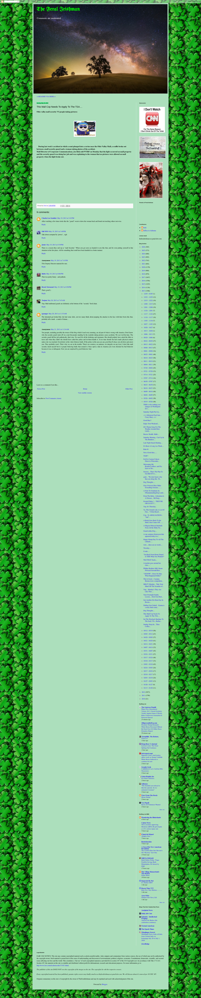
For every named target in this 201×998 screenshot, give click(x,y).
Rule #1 (146, 449)
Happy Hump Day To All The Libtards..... (153, 540)
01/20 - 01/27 (148, 684)
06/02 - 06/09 (148, 395)
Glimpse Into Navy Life (149, 897)
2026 (144, 247)
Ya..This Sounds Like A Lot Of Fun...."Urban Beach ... (153, 511)
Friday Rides (145, 875)
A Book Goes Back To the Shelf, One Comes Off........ (153, 521)
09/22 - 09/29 (148, 341)
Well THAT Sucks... (150, 560)
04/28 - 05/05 (148, 637)
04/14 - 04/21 (148, 644)
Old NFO (45, 231)
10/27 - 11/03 (148, 324)
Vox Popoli (145, 803)
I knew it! (144, 738)
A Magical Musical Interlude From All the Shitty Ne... (152, 526)
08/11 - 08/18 (148, 361)
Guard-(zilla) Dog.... (150, 531)
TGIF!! (145, 456)
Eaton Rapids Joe (147, 776)
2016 (144, 280)
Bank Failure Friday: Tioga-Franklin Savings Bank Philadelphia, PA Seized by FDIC (150, 863)
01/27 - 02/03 (148, 681)
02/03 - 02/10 (148, 678)
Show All (162, 809)
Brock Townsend (48, 287)
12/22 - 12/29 (148, 297)
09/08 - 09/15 (148, 347)
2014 (144, 287)
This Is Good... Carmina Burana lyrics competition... (153, 580)
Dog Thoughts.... (149, 610)
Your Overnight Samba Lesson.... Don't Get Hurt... (153, 596)
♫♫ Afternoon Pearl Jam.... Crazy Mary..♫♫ (152, 416)
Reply (44, 224)
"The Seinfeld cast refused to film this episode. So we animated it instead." (150, 788)
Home (85, 389)
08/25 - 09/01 (148, 354)
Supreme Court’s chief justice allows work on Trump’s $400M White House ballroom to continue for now (151, 758)
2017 (144, 277)
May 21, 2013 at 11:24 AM (60, 329)
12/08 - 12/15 (148, 304)
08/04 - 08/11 (148, 364)
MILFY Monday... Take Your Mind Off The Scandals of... (153, 585)
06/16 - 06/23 (148, 388)
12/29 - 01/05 (148, 294)
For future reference (147, 778)
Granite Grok (146, 767)
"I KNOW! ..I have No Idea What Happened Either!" (152, 575)
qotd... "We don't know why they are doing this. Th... (152, 478)
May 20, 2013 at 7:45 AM (56, 300)
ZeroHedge (145, 944)
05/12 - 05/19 (148, 630)
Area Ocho (145, 895)
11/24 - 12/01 (148, 310)
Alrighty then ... (146, 836)
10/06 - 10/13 (148, 334)
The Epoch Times (147, 929)
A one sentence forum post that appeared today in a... (153, 535)
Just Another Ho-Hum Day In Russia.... (153, 601)
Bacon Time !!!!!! (147, 888)
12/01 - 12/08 (148, 307)
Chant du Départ (147, 834)
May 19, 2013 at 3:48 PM (57, 231)
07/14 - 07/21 (148, 374)
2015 (144, 284)
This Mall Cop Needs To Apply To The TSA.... (151, 615)
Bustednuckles (146, 841)
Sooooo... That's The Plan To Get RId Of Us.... (153, 473)
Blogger (104, 984)
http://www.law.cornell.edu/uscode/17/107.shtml (53, 965)
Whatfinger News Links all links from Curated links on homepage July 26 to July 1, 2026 (151, 937)
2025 (144, 250)
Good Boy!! (147, 420)
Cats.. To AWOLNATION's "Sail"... (152, 516)
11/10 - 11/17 (148, 317)
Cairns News (146, 823)
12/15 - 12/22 (148, 300)
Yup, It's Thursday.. (149, 506)
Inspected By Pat (147, 881)
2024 (144, 254)
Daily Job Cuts (146, 913)
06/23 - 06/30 (148, 385)
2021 (144, 264)
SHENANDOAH (147, 858)
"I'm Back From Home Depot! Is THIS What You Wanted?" (153, 555)
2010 (144, 699)
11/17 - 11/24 (148, 314)
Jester (44, 244)
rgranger (45, 313)
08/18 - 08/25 (148, 358)
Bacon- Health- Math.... (151, 434)
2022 (144, 260)
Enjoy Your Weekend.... (151, 423)
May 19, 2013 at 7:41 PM (59, 260)
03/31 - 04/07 (148, 651)
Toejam (44, 300)
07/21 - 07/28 (148, 371)
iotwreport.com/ (147, 753)
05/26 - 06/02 (148, 398)
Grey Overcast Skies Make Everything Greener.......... (152, 486)
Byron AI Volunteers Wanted (150, 804)
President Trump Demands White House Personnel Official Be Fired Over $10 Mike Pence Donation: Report (151, 728)
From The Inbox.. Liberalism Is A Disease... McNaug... (153, 497)
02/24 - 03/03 (148, 667)
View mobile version (85, 393)
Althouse (144, 784)
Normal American (147, 926)
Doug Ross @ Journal (149, 744)
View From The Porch (149, 795)
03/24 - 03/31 (148, 654)
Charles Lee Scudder (49, 218)
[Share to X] (65, 206)
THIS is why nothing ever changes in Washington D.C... (152, 406)
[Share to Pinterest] (69, 206)
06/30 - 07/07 (148, 381)
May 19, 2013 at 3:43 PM (65, 218)
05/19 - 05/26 (148, 401)
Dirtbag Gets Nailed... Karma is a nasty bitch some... (153, 606)
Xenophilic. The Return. (150, 736)
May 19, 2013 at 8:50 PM (62, 287)
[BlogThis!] (63, 206)
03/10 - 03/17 (148, 661)
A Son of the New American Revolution (151, 848)
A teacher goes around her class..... (152, 564)
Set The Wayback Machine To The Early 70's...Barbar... (153, 620)
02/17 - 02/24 (148, 671)
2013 (144, 291)
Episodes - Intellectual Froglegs (149, 917)
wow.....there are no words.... (152, 545)
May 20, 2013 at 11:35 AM (58, 313)
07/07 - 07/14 (148, 378)
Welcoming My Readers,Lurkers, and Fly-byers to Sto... (152, 466)
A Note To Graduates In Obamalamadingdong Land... (153, 492)
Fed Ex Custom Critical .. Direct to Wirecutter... (151, 460)
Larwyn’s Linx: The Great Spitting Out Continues (149, 747)
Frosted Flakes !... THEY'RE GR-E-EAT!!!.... (153, 502)
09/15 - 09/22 (148, 344)
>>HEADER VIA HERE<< (46, 96)
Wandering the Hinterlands (151, 817)
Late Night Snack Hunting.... (153, 443)
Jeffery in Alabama (149, 230)
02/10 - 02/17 (148, 674)
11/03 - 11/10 (148, 320)
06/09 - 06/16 (148, 391)
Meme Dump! (146, 797)
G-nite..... (146, 551)
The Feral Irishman (58, 9)
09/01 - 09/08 (148, 351)
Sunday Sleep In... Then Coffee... (151, 625)
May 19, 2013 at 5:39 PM (54, 245)
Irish (144, 228)
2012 (144, 692)
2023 (144, 257)
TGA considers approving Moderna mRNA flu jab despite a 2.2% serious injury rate (151, 826)
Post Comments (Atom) (53, 398)
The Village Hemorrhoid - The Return (150, 873)
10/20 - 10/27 (148, 327)
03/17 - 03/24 (148, 657)
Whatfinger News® (148, 932)
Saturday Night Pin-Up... (151, 412)
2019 (144, 270)
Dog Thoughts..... (149, 482)
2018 (144, 274)
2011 (144, 695)
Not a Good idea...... (150, 452)
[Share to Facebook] (67, 206)
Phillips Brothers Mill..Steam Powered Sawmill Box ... (152, 569)
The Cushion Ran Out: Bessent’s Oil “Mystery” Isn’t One (152, 851)
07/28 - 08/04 (148, 368)
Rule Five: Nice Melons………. (151, 890)
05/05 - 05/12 (148, 634)
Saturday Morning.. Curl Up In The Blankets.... (153, 438)
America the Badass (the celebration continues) (149, 921)
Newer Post (41, 389)
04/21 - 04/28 (148, 640)
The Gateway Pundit (148, 707)
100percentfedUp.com (149, 723)
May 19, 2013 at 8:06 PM (54, 274)
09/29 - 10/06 (148, 337)
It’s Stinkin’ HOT (147, 883)
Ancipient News (147, 910)
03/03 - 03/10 (148, 664)
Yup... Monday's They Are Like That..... (152, 590)
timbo (44, 273)
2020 (144, 267)
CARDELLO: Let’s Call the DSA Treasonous (152, 770)
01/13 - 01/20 (148, 688)
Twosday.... (147, 548)
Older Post (128, 389)
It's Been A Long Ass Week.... (153, 446)
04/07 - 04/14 (148, 647)
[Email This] (61, 206)
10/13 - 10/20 (148, 331)
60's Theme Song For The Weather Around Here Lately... (152, 429)
